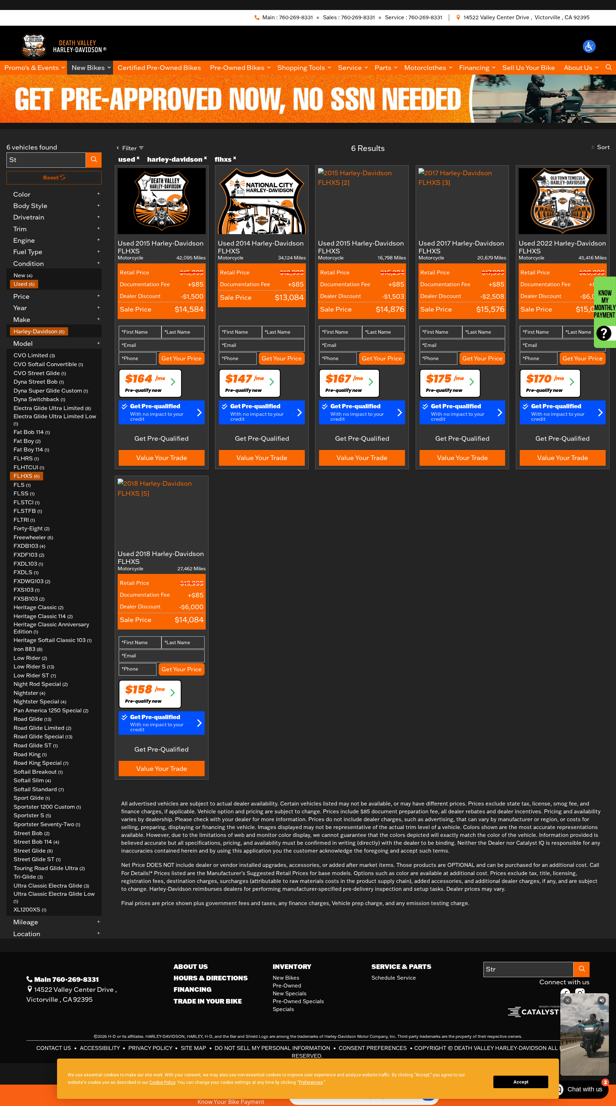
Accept (520, 1082)
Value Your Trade (161, 457)
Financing (192, 989)
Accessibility (100, 1048)
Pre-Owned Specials (298, 1001)
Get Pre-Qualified (161, 438)
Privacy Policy (151, 1048)
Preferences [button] (311, 1082)
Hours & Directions (211, 977)
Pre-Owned (287, 985)
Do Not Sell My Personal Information (273, 1048)
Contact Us (54, 1048)
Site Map (194, 1048)
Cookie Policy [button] (162, 1082)
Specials (283, 1009)
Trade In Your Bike (208, 1001)
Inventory (292, 966)
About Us (191, 966)
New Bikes (286, 977)
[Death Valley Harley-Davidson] (67, 45)
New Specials (290, 993)
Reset (51, 177)
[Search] (94, 160)
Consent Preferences (373, 1048)
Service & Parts (401, 966)
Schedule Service (393, 977)
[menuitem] (56, 275)
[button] (589, 46)
